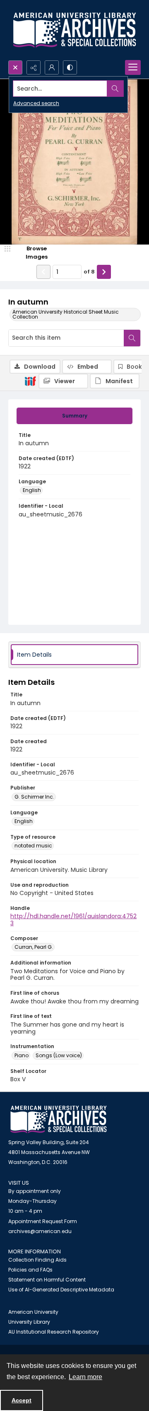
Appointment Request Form (42, 1221)
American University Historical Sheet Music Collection (65, 314)
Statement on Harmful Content (47, 1279)
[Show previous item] (43, 272)
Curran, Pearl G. (33, 946)
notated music (33, 845)
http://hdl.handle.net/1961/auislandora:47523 (73, 919)
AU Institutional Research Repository (53, 1331)
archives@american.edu (40, 1231)
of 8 (89, 272)
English (32, 490)
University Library (29, 1321)
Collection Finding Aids (37, 1259)
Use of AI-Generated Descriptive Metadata (61, 1289)
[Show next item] (104, 272)
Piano (21, 1055)
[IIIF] (30, 381)
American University (33, 1311)
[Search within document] (132, 338)
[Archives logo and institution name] (74, 30)
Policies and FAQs (30, 1269)
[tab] (74, 416)
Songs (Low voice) (59, 1055)
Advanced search (36, 103)
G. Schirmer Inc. (34, 796)
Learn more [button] (85, 1376)
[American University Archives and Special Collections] (58, 1119)
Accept (21, 1400)
